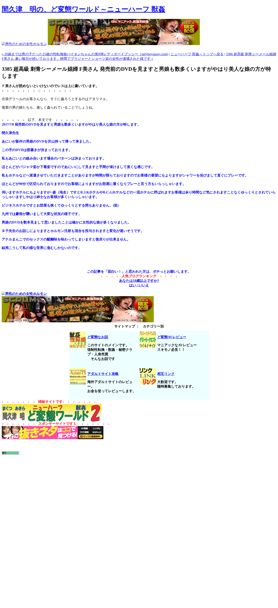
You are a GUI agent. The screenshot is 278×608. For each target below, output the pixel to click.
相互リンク (166, 374)
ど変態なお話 (97, 337)
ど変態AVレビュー (171, 337)
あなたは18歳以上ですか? (139, 280)
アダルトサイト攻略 (103, 374)
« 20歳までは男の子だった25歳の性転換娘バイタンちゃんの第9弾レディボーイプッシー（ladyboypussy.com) (85, 54)
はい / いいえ (139, 285)
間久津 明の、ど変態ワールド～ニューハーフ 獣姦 (83, 9)
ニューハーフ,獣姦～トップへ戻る (196, 54)
